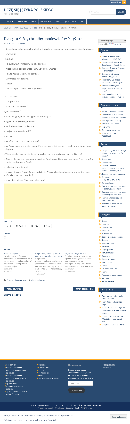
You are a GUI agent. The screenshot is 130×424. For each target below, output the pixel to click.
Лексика (9, 21)
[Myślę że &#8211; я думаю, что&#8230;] (80, 262)
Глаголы (105, 224)
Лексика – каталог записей (113, 174)
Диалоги (105, 230)
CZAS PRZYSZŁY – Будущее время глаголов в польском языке (114, 310)
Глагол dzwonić (13, 288)
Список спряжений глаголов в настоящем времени (16, 378)
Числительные (108, 281)
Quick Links (116, 2)
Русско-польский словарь (113, 111)
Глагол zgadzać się (84, 288)
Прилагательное (109, 259)
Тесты (33, 21)
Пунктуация (107, 262)
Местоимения (108, 243)
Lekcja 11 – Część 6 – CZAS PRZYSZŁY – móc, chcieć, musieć (113, 319)
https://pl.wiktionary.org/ (111, 120)
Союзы (104, 265)
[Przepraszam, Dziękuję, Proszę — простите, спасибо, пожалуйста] (50, 263)
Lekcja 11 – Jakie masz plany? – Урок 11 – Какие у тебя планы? (114, 153)
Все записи (106, 159)
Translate (117, 44)
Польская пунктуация (111, 130)
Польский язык (20, 280)
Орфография (107, 249)
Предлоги (106, 256)
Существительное (109, 268)
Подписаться (76, 390)
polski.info (106, 127)
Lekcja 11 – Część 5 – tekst (113, 325)
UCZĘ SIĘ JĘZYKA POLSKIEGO (28, 10)
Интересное (45, 21)
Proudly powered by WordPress (51, 408)
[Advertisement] (49, 201)
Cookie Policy (53, 420)
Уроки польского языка (74, 21)
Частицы (105, 278)
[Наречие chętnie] (19, 262)
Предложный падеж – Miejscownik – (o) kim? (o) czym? (112, 88)
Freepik (108, 367)
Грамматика (22, 21)
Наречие (105, 246)
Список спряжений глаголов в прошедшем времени (16, 370)
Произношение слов (110, 123)
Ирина (22, 43)
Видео (57, 21)
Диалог (34, 280)
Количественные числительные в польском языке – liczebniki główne (113, 168)
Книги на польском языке (113, 237)
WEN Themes (86, 408)
